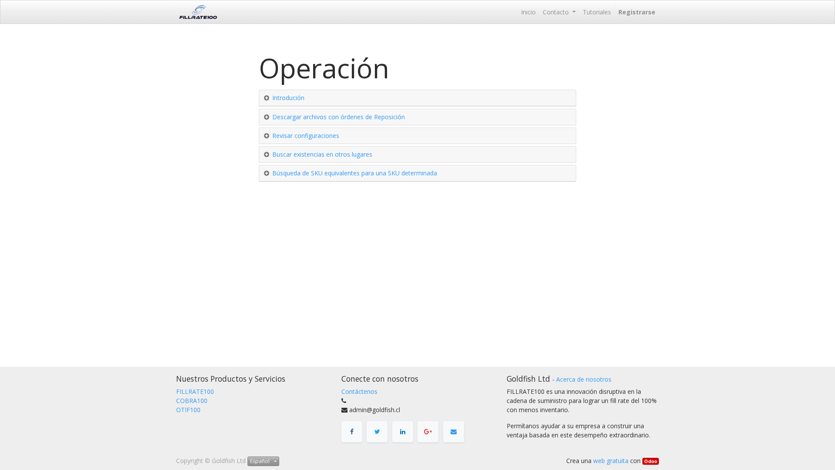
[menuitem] (528, 12)
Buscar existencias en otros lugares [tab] (322, 154)
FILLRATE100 (195, 391)
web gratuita (610, 461)
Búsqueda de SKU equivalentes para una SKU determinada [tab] (354, 173)
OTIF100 (188, 410)
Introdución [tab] (288, 98)
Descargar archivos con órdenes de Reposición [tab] (338, 117)
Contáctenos (359, 391)
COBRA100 (191, 400)
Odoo (650, 461)
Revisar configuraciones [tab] (305, 135)
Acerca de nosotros (583, 379)
